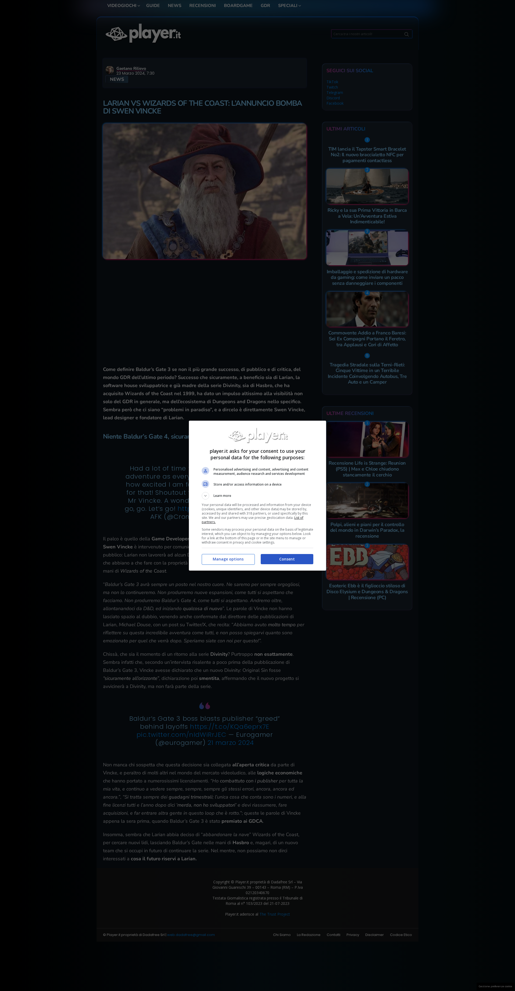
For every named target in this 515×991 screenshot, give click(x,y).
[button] (257, 496)
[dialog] (257, 496)
